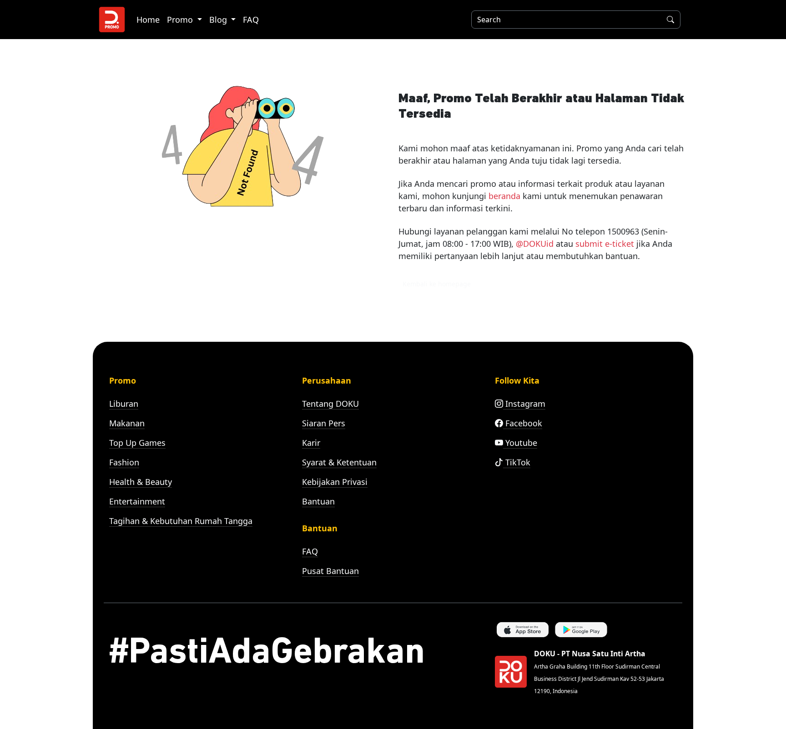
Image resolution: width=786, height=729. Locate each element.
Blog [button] (219, 19)
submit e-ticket (604, 243)
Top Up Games (137, 442)
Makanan (127, 423)
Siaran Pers (323, 423)
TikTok (516, 462)
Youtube (520, 442)
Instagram (524, 403)
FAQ (251, 19)
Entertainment (137, 501)
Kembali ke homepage (437, 284)
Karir (311, 442)
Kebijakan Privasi (335, 481)
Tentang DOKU (330, 403)
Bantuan (318, 501)
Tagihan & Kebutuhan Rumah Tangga (180, 520)
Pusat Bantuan (330, 570)
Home (148, 19)
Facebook (522, 423)
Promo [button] (181, 19)
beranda (504, 195)
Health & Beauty (140, 481)
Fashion (124, 462)
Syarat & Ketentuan (339, 462)
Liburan (123, 403)
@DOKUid (535, 243)
